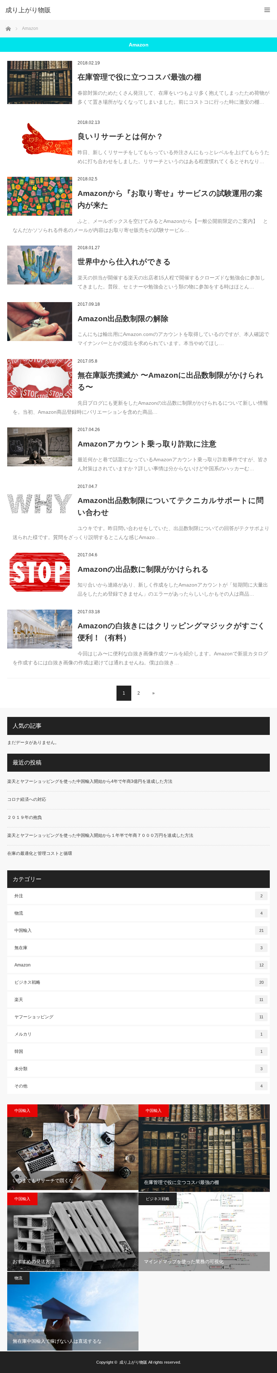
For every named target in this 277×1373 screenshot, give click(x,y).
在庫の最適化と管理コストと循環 (39, 853)
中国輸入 (139, 930)
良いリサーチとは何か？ (120, 136)
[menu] (267, 10)
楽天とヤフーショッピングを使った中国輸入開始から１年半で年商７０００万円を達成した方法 (100, 835)
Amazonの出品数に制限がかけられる (143, 569)
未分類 (138, 1068)
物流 (138, 913)
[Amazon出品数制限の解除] (39, 321)
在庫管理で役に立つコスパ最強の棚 (139, 77)
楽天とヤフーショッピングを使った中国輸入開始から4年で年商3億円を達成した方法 (89, 781)
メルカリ (138, 1034)
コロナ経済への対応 (26, 799)
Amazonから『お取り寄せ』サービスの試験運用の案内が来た (170, 199)
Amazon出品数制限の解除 (123, 318)
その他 (138, 1086)
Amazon (139, 965)
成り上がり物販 (28, 10)
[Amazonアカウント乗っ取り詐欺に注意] (39, 446)
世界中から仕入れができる (124, 261)
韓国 (138, 1051)
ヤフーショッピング (138, 1016)
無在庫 (138, 947)
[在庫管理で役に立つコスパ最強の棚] (39, 82)
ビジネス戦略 (139, 982)
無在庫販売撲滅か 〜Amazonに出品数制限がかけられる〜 (171, 381)
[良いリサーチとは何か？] (39, 139)
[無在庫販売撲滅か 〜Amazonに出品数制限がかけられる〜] (39, 378)
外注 (138, 895)
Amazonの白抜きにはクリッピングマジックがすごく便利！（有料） (171, 632)
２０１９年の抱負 (24, 817)
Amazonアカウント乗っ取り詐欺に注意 (147, 444)
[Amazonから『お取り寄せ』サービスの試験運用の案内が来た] (39, 196)
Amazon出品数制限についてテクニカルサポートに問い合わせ (171, 506)
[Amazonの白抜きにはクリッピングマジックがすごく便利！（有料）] (39, 629)
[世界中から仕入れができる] (39, 265)
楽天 (138, 999)
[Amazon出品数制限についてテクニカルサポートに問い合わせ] (39, 503)
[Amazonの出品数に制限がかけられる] (39, 572)
